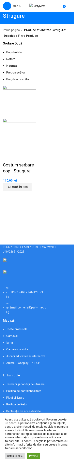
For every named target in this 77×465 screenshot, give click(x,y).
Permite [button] (33, 455)
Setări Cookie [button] (15, 455)
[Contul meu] (69, 6)
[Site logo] (37, 6)
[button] (17, 187)
